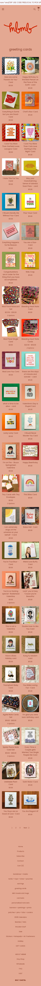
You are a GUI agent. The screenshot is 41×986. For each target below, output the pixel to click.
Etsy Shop (20, 959)
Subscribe (20, 856)
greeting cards (20, 888)
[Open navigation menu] (3, 9)
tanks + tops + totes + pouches (20, 879)
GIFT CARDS (20, 946)
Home (20, 846)
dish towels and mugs (20, 893)
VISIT (20, 973)
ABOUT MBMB (20, 954)
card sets (20, 898)
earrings (20, 883)
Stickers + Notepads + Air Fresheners (20, 936)
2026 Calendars (20, 917)
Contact (20, 861)
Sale (20, 931)
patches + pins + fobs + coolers (20, 912)
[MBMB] (20, 27)
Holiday (20, 941)
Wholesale (20, 964)
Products (20, 851)
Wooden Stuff (20, 927)
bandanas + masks (20, 874)
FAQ (20, 969)
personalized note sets (20, 903)
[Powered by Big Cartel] (20, 980)
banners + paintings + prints (20, 907)
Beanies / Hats (20, 922)
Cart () (20, 866)
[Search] (34, 9)
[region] (20, 2)
